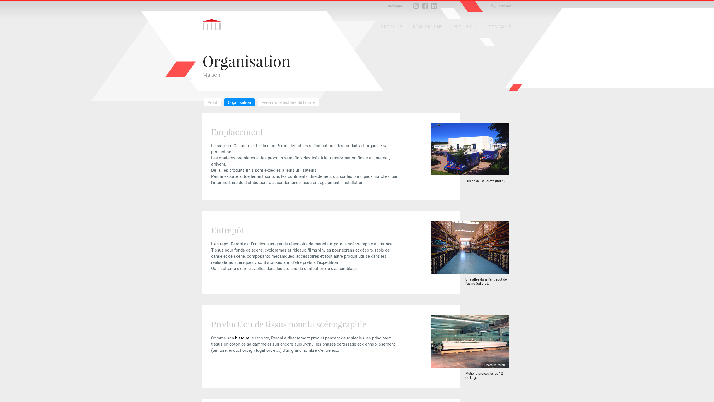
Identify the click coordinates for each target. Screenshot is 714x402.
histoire (242, 338)
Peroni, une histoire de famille (288, 102)
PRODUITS (391, 27)
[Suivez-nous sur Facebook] (425, 6)
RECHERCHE (465, 27)
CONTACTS (500, 27)
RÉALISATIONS (428, 27)
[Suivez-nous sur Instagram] (416, 6)
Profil (212, 102)
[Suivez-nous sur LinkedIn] (434, 6)
